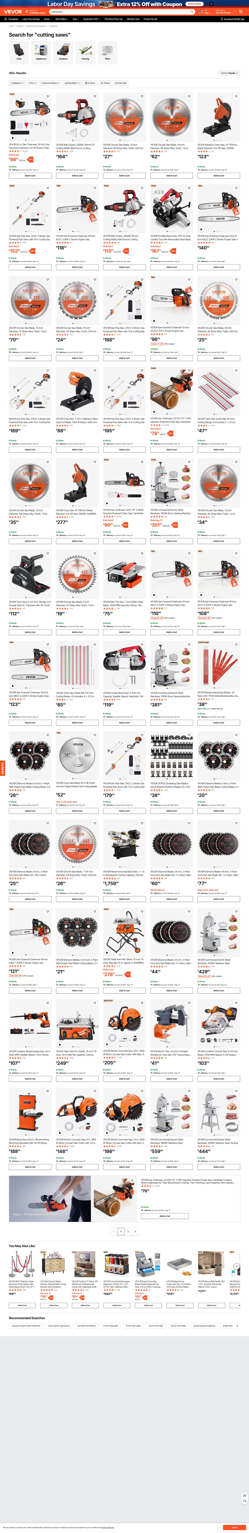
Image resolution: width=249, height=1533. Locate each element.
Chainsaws (53, 26)
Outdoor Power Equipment (36, 26)
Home (11, 26)
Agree (234, 1527)
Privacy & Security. (107, 1527)
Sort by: (224, 73)
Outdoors (19, 26)
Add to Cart (30, 175)
